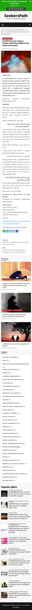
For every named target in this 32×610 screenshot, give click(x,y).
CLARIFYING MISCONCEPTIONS (12, 379)
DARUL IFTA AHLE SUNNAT (10, 393)
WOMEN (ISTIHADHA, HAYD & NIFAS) (13, 473)
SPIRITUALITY (6, 467)
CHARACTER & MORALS (9, 369)
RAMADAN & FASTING (9, 460)
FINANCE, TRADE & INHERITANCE (12, 406)
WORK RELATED (7, 480)
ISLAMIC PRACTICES (8, 420)
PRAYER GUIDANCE (7, 38)
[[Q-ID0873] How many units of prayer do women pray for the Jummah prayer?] (16, 302)
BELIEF (4, 360)
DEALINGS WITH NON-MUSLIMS (12, 396)
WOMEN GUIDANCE (18, 310)
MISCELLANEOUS (7, 430)
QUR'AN (4, 457)
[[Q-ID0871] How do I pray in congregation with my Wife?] (16, 332)
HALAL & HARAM (7, 416)
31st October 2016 (13, 48)
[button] (30, 24)
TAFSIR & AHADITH (8, 470)
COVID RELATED (7, 389)
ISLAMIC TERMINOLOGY (9, 423)
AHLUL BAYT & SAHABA (9, 357)
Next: (13, 250)
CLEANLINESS (6, 383)
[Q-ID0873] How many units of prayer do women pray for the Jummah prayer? (14, 315)
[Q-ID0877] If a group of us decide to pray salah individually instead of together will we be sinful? (16, 285)
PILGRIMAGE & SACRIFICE (10, 436)
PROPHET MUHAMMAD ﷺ (10, 447)
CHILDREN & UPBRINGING (10, 376)
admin (5, 48)
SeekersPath (16, 16)
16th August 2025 (12, 289)
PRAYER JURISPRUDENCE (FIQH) (12, 443)
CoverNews (24, 605)
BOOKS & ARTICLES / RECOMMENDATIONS (15, 364)
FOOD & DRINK (7, 410)
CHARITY (5, 373)
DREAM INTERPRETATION (10, 403)
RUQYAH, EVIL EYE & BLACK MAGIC (13, 463)
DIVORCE (5, 400)
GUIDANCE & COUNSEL (9, 413)
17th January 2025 (12, 319)
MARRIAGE (5, 426)
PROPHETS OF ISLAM (8, 450)
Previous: (15, 242)
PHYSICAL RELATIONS (9, 433)
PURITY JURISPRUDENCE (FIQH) (12, 453)
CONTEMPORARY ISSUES (10, 386)
